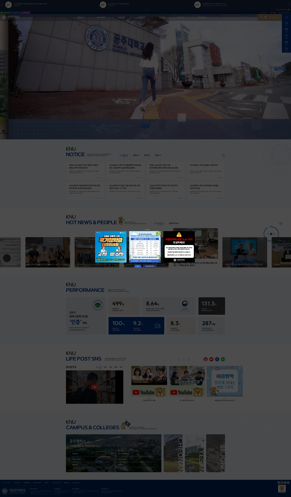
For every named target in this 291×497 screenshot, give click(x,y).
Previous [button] (92, 247)
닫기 (138, 266)
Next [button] (199, 247)
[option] (111, 247)
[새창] (111, 247)
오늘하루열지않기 (149, 266)
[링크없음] (179, 247)
